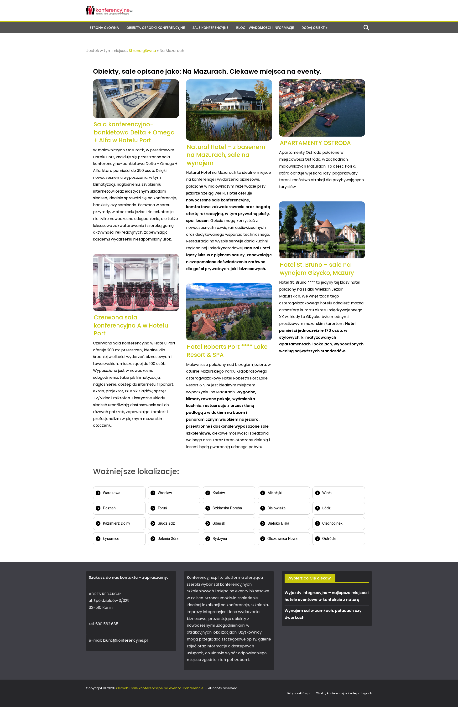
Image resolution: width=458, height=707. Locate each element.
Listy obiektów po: (299, 693)
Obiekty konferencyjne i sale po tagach (344, 693)
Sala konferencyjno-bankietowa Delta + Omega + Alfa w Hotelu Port (134, 132)
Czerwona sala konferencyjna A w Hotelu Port (131, 325)
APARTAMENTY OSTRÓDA (315, 143)
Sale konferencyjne (211, 27)
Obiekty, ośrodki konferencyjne (155, 27)
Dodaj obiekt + (315, 27)
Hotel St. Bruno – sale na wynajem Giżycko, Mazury (317, 269)
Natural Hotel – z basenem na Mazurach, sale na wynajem (226, 155)
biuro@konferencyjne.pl (125, 640)
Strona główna (104, 27)
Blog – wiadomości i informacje (265, 27)
